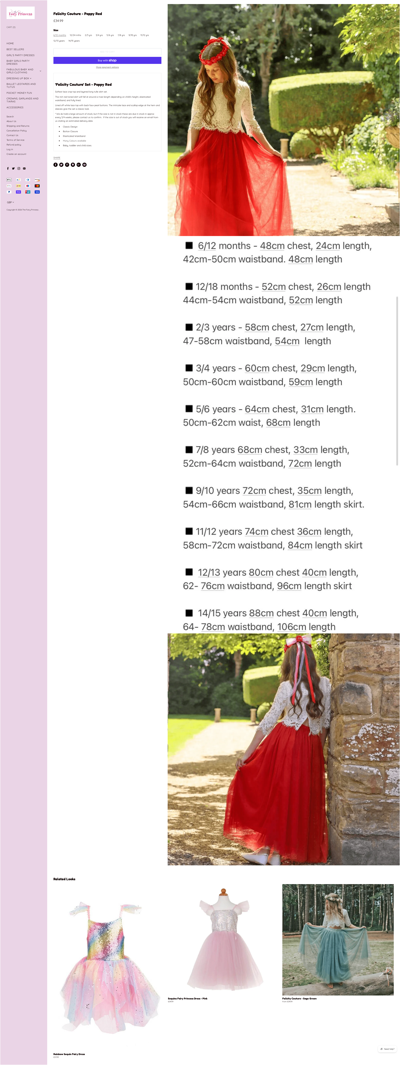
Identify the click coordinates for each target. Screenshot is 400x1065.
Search (10, 116)
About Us (11, 121)
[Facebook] (8, 168)
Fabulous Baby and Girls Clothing (20, 71)
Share (56, 157)
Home (10, 43)
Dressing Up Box (18, 78)
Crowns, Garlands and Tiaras (23, 100)
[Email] (24, 168)
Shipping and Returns (18, 125)
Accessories (15, 107)
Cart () (11, 27)
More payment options (107, 67)
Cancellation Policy (17, 130)
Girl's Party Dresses (21, 55)
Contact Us (12, 135)
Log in (10, 149)
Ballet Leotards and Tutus (21, 85)
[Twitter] (13, 168)
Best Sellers (15, 49)
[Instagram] (19, 168)
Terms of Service (16, 140)
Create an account (16, 154)
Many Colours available (74, 140)
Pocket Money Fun (19, 92)
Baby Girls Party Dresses (18, 62)
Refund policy (14, 144)
